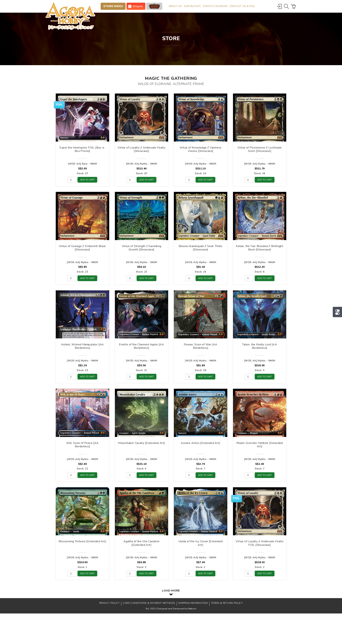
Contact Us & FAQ (242, 6)
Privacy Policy (109, 603)
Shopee (138, 6)
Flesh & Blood (154, 6)
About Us (175, 6)
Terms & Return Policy (227, 603)
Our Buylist (192, 6)
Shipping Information (193, 603)
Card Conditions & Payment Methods (149, 603)
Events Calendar (215, 6)
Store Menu (113, 6)
